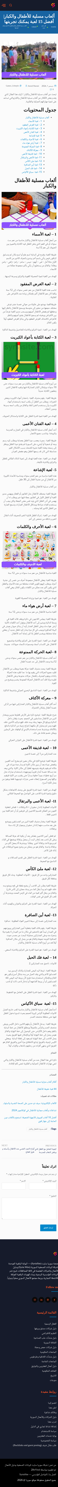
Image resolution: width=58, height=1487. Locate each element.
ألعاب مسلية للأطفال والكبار (37, 118)
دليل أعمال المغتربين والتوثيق (43, 1366)
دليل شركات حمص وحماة (45, 1347)
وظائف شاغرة (50, 1413)
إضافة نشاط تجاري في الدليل (43, 1427)
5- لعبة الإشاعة (35, 136)
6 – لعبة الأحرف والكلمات (31, 139)
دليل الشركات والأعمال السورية (43, 1417)
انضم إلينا (52, 1403)
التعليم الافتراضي (49, 1333)
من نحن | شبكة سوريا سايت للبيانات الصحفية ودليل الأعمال (30, 1465)
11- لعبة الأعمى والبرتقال (31, 158)
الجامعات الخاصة (49, 1362)
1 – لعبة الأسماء (35, 121)
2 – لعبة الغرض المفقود (32, 125)
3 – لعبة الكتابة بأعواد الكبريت (29, 129)
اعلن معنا (52, 1408)
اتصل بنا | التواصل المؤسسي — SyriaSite (37, 1475)
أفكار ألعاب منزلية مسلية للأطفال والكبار (39, 1082)
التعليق (52, 1196)
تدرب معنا (52, 1422)
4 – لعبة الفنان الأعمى (32, 132)
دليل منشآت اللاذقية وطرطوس (43, 1357)
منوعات (53, 1380)
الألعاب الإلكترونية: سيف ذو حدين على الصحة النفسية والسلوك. (29, 1103)
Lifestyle (15, 86)
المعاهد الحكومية (49, 1371)
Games (8, 86)
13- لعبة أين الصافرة (33, 165)
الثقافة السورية (50, 1343)
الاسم (23, 1181)
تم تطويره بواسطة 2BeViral (43, 1470)
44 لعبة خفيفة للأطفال (46, 1089)
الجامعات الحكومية (48, 1352)
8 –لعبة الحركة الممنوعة (32, 147)
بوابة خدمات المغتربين (46, 1436)
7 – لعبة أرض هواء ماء (32, 143)
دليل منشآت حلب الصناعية (45, 1338)
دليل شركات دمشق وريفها (45, 1329)
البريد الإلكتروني (49, 1181)
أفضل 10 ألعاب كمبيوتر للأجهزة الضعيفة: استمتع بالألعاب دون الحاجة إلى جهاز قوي (30, 1119)
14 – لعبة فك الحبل (33, 169)
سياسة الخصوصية (48, 1441)
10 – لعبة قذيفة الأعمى (32, 154)
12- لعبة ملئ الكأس (33, 161)
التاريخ (53, 1376)
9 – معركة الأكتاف (34, 150)
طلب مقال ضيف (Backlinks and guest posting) (34, 1445)
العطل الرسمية (50, 1324)
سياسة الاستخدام (48, 1431)
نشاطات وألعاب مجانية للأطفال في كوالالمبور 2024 (34, 1111)
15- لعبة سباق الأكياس (32, 172)
